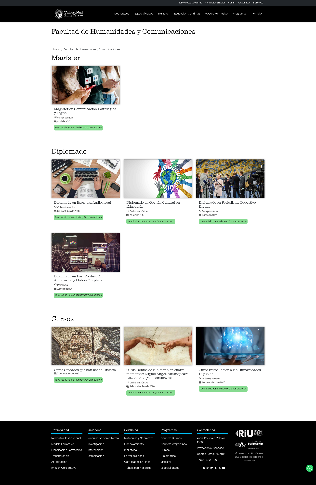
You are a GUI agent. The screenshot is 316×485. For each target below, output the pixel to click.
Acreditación (59, 462)
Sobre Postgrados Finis (190, 2)
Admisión (257, 13)
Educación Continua (187, 13)
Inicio (56, 49)
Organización (96, 456)
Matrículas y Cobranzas (138, 438)
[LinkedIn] (212, 468)
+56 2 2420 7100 (207, 460)
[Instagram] (208, 468)
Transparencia (60, 456)
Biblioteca (258, 2)
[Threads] (215, 468)
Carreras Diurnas (171, 438)
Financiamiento (134, 444)
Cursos (165, 450)
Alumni (231, 2)
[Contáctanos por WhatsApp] (309, 468)
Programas (239, 13)
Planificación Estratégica (66, 450)
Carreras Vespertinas (174, 444)
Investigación (96, 444)
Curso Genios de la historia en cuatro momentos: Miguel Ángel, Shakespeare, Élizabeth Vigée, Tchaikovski (157, 374)
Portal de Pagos (134, 456)
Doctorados (121, 13)
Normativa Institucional (66, 438)
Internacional (96, 450)
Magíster (163, 13)
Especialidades (143, 13)
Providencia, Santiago (210, 448)
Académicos (244, 2)
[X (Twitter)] (219, 468)
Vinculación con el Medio (103, 438)
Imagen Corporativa (63, 468)
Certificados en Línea (137, 462)
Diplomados (168, 456)
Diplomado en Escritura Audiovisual (82, 202)
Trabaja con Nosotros (137, 468)
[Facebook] (204, 468)
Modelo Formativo (216, 13)
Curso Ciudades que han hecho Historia (85, 370)
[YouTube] (223, 468)
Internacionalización (215, 2)
